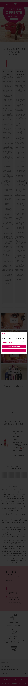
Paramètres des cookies (14, 346)
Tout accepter (14, 350)
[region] (14, 343)
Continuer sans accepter (7, 333)
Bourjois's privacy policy (8, 342)
